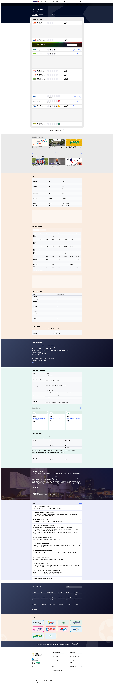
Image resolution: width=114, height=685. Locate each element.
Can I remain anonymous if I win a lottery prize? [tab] (42, 550)
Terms (55, 675)
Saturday (60, 573)
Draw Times (36, 229)
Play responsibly (44, 675)
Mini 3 (65, 1)
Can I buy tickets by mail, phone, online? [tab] (41, 519)
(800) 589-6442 (52, 421)
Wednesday (46, 573)
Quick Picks (41, 14)
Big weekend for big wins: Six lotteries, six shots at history (39, 148)
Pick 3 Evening (44, 4)
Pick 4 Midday (50, 4)
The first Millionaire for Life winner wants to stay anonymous (73, 148)
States (57, 1)
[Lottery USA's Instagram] (34, 666)
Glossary (50, 675)
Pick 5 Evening (69, 4)
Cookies (67, 675)
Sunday (34, 573)
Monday (37, 573)
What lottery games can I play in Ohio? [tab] (41, 543)
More (69, 1)
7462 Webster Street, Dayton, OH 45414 (73, 418)
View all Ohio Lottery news (57, 152)
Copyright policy (73, 675)
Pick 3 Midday (37, 4)
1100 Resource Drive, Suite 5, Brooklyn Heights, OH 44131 (39, 419)
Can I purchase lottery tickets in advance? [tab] (41, 557)
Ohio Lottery (35, 14)
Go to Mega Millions (77, 106)
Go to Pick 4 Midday (77, 49)
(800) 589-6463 (69, 421)
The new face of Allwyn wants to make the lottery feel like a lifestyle (57, 167)
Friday (54, 573)
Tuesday (41, 573)
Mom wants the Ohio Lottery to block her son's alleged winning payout (56, 148)
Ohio (32, 4)
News (62, 1)
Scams (38, 675)
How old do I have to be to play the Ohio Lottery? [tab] (43, 537)
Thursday (51, 573)
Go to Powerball (77, 101)
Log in (80, 1)
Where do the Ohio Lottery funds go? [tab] (40, 563)
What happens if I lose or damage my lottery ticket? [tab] (43, 512)
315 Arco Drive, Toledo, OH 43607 (55, 418)
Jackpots (45, 14)
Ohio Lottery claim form (37, 362)
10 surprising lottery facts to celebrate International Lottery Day (73, 167)
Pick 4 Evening (56, 4)
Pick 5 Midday (63, 4)
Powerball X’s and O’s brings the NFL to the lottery (39, 167)
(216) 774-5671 (35, 422)
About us (33, 675)
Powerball (46, 1)
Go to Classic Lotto (77, 96)
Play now (71, 44)
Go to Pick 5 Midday (77, 70)
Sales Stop (42, 229)
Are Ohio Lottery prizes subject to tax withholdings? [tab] (43, 525)
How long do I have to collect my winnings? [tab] (42, 506)
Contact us (36, 579)
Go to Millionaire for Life (76, 123)
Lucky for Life (35, 333)
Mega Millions (52, 1)
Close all (80, 503)
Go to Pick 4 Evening (77, 53)
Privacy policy (61, 675)
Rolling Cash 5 (76, 4)
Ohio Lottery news (52, 14)
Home (42, 1)
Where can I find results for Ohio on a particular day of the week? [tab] (46, 570)
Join (76, 1)
